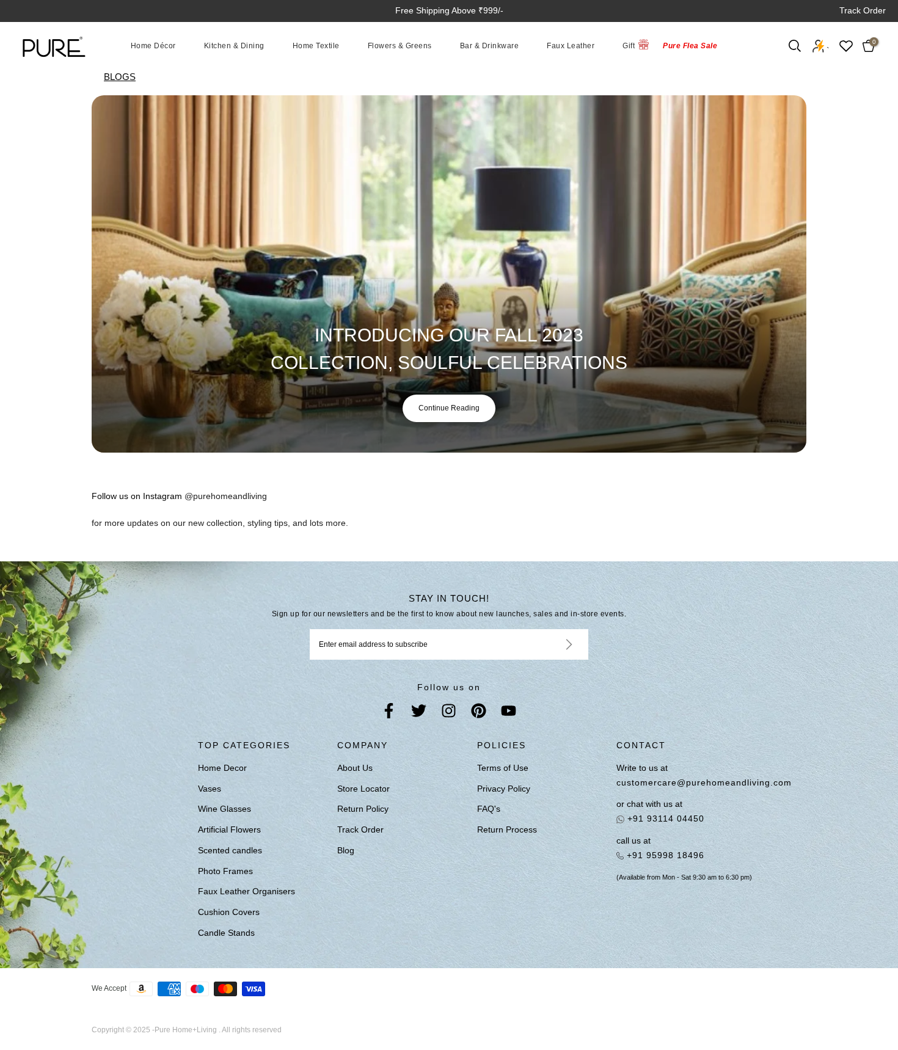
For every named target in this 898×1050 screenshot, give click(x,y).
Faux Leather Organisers (246, 891)
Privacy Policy (503, 788)
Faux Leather (570, 46)
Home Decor (222, 768)
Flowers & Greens (400, 46)
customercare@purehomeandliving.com (700, 782)
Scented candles (230, 850)
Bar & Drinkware (489, 46)
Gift (628, 46)
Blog (345, 850)
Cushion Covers (229, 912)
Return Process (507, 829)
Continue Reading (449, 408)
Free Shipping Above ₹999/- (449, 10)
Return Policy (363, 809)
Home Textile (316, 46)
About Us (355, 768)
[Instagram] (448, 713)
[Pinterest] (478, 713)
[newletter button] (554, 644)
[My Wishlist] (846, 46)
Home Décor (153, 46)
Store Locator (363, 788)
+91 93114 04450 (664, 818)
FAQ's (488, 809)
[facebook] (388, 713)
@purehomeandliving (225, 496)
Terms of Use (502, 768)
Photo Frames (225, 871)
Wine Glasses (224, 809)
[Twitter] (418, 713)
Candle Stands (226, 933)
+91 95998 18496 (664, 855)
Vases (209, 788)
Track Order (862, 10)
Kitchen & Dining (234, 46)
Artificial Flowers (229, 829)
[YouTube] (508, 713)
